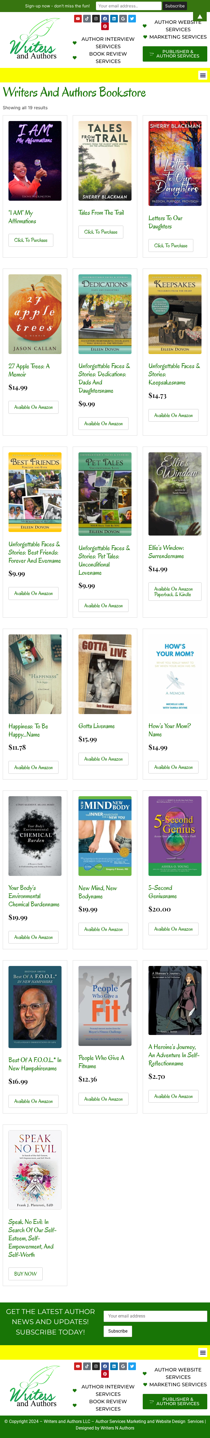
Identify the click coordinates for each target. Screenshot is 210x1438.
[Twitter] (132, 1366)
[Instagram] (96, 1366)
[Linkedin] (114, 1366)
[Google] (123, 1366)
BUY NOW (25, 1274)
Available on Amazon (33, 407)
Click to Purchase (31, 240)
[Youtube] (78, 1366)
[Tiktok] (87, 1366)
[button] (202, 75)
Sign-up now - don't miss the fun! (57, 5)
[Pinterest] (105, 26)
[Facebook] (105, 1366)
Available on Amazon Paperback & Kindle (173, 591)
